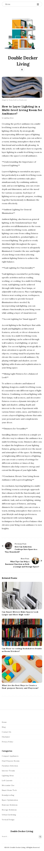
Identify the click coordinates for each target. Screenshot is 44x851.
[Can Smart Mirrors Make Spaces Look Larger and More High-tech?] (22, 595)
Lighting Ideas (9, 118)
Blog (4, 727)
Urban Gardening (9, 815)
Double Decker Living (23, 61)
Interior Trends (8, 771)
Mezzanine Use (8, 785)
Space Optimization (10, 800)
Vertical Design (8, 819)
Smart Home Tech (9, 790)
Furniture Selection (10, 766)
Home (4, 722)
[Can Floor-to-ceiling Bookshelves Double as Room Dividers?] (22, 632)
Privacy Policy (7, 742)
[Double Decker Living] (22, 33)
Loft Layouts (7, 780)
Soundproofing (8, 795)
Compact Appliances (10, 756)
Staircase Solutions (9, 805)
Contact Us (6, 732)
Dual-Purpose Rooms (10, 761)
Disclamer (6, 737)
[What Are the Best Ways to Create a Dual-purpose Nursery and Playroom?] (22, 669)
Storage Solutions (9, 810)
